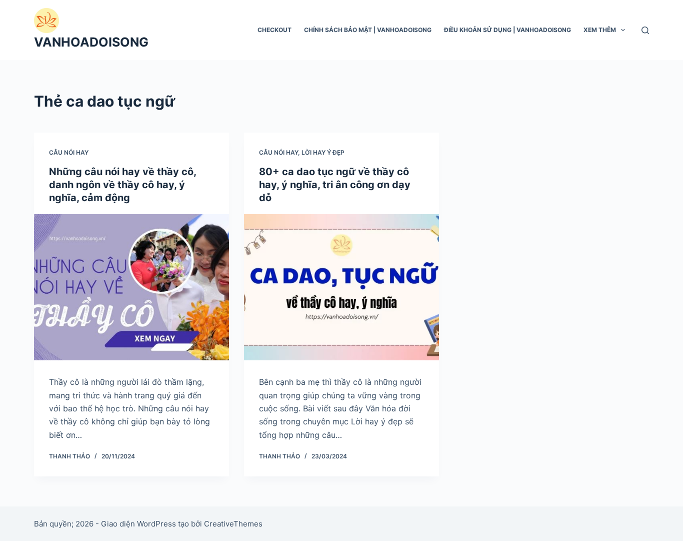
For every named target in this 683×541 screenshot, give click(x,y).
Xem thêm (600, 30)
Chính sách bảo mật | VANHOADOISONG (368, 30)
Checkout (275, 30)
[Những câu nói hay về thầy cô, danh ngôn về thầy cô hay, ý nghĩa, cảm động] (131, 287)
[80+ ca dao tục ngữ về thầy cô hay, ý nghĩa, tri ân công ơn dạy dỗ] (341, 287)
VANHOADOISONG (91, 42)
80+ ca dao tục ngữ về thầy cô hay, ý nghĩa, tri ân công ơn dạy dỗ (334, 185)
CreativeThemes (233, 523)
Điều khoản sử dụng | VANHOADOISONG (507, 30)
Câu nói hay (68, 152)
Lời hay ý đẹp (323, 152)
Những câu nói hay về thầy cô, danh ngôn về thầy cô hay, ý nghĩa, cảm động (122, 185)
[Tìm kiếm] (645, 30)
